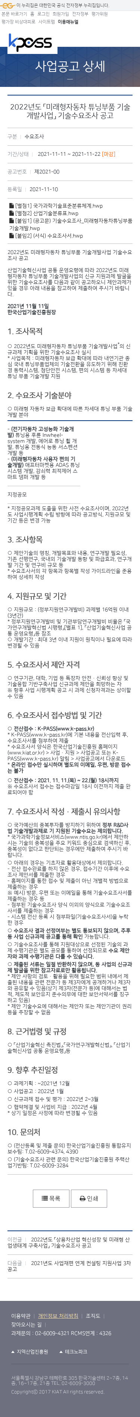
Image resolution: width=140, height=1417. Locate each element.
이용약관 (21, 1316)
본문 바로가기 (14, 14)
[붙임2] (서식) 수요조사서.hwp (48, 236)
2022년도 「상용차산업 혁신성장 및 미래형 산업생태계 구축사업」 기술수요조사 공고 (68, 1243)
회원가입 (61, 14)
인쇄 (91, 1198)
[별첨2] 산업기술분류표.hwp (46, 214)
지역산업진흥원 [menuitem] (32, 1351)
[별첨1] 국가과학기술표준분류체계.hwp (58, 206)
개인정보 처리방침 (58, 1316)
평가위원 (99, 14)
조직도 (93, 1316)
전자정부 (80, 14)
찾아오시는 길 (26, 1325)
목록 (54, 1198)
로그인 (43, 14)
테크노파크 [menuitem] (76, 1351)
